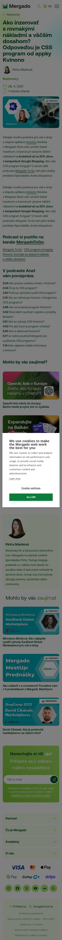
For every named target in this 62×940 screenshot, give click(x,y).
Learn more (14, 478)
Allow (31, 497)
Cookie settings (31, 488)
